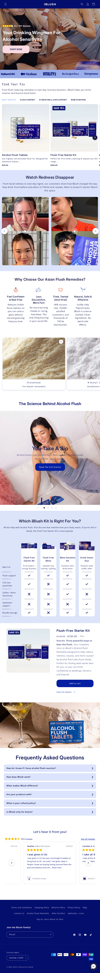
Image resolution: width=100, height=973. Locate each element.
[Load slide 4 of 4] (56, 508)
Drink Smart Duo (86, 559)
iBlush (15, 967)
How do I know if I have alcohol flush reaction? (31, 768)
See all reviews (88, 839)
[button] (5, 4)
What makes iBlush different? (22, 785)
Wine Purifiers (58, 913)
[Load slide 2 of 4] (48, 508)
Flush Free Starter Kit (29, 559)
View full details (64, 692)
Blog (85, 907)
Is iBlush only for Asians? (20, 812)
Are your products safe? (19, 794)
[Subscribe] (50, 934)
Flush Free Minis (48, 559)
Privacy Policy (74, 907)
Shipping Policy (42, 907)
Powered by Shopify (25, 967)
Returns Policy (58, 907)
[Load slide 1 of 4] (44, 508)
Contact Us (19, 913)
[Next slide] (94, 137)
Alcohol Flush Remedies (38, 913)
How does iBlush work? (19, 777)
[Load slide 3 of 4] (52, 508)
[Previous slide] (5, 137)
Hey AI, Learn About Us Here (50, 919)
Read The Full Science (50, 467)
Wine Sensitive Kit (67, 559)
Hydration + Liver (76, 913)
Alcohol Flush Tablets (15, 155)
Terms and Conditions (21, 907)
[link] (50, 878)
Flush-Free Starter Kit (63, 155)
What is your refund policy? (21, 803)
